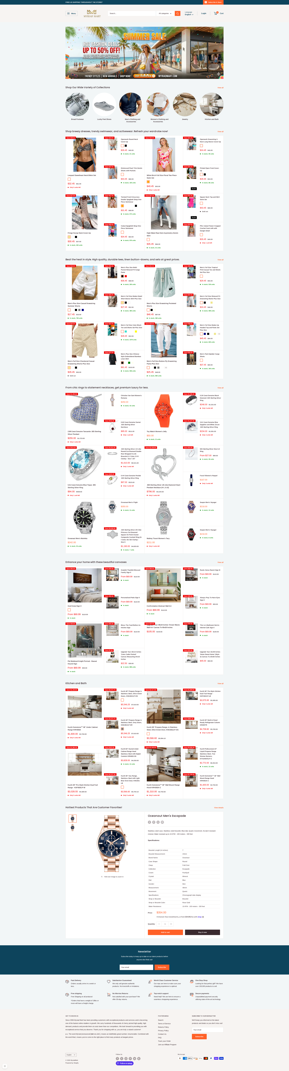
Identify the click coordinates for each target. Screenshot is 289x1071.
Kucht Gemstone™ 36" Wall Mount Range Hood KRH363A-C (210, 765)
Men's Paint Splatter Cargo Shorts (209, 342)
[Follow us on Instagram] (126, 1046)
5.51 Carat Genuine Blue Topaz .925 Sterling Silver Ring (82, 473)
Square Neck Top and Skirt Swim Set (210, 185)
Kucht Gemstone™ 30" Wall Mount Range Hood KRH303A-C (163, 773)
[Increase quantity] (171, 911)
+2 (219, 321)
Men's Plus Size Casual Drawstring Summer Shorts (81, 292)
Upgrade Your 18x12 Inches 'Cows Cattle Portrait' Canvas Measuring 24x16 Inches (131, 642)
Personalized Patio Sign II (130, 585)
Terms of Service (164, 1011)
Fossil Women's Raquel (208, 463)
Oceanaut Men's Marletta (77, 526)
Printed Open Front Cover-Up (209, 157)
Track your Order (164, 1028)
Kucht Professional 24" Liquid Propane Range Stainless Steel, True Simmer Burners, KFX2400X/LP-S (208, 741)
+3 (166, 355)
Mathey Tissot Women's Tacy (158, 526)
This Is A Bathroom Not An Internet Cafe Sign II (209, 614)
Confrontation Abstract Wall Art (159, 593)
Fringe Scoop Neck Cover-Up (79, 220)
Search (160, 1007)
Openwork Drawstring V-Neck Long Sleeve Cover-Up (210, 128)
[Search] (177, 13)
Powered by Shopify (72, 1050)
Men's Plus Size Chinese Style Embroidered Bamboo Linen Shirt (131, 343)
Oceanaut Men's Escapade (167, 803)
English (69, 1042)
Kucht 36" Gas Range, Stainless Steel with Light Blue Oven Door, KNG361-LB (130, 766)
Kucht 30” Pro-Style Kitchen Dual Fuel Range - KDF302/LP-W (83, 773)
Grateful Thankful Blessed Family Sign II (130, 558)
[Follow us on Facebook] (117, 1046)
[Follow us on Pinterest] (130, 1046)
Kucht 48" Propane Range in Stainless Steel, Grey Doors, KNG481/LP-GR (131, 710)
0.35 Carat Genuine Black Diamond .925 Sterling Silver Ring (210, 385)
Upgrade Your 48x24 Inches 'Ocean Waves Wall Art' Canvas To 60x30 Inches (163, 613)
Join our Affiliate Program (167, 1032)
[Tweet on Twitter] (158, 809)
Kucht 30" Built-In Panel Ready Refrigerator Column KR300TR (210, 710)
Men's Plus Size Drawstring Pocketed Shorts (161, 292)
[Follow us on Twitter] (121, 1046)
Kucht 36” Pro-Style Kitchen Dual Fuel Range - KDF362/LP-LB (210, 681)
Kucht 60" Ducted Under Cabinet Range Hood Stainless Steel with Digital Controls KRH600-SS (131, 739)
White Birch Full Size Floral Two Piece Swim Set (162, 164)
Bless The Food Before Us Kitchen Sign (130, 614)
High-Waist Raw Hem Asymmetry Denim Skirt (162, 221)
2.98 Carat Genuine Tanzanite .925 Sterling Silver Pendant (84, 420)
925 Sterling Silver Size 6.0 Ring (210, 437)
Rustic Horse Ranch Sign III (210, 557)
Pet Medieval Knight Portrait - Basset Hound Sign (82, 650)
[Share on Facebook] (149, 809)
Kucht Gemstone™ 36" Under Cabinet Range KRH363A (83, 716)
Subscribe (162, 955)
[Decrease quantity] (159, 911)
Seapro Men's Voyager (208, 490)
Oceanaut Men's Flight (129, 490)
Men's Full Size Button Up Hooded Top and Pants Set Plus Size (209, 315)
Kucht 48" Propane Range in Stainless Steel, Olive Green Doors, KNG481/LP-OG (131, 681)
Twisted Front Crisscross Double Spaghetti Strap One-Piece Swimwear (131, 186)
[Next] (223, 93)
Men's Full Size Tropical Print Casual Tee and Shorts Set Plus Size (210, 257)
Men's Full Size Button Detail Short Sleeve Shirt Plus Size (131, 285)
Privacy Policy (163, 1018)
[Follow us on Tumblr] (138, 1046)
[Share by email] (162, 809)
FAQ (159, 1025)
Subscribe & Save (214, 2)
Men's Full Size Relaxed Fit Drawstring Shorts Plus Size (210, 285)
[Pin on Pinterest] (153, 809)
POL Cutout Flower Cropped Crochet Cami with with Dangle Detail (210, 215)
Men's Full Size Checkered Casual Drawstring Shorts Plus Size (81, 350)
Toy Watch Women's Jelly (157, 419)
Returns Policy (163, 1014)
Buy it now (202, 920)
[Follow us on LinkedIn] (134, 1046)
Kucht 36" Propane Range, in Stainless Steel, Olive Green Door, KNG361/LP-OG (163, 716)
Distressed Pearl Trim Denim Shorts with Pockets (131, 157)
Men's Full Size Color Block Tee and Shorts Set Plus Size (131, 314)
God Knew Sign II (74, 593)
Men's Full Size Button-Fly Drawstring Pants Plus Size (162, 350)
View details (219, 795)
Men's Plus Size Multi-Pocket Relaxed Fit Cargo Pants (130, 257)
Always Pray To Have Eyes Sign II (210, 586)
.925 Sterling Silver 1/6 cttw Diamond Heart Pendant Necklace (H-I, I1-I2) (163, 473)
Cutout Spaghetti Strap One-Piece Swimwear (131, 214)
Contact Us (162, 1021)
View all (221, 75)
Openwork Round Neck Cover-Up (129, 128)
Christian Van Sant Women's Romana (131, 384)
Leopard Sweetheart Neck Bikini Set (82, 163)
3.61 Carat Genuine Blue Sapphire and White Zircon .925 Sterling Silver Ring (209, 412)
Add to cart (165, 920)
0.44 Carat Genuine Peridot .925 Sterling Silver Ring (131, 464)
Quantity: (151, 911)
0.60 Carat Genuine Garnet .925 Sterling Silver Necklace (131, 412)
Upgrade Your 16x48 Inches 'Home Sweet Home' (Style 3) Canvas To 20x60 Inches (210, 641)
